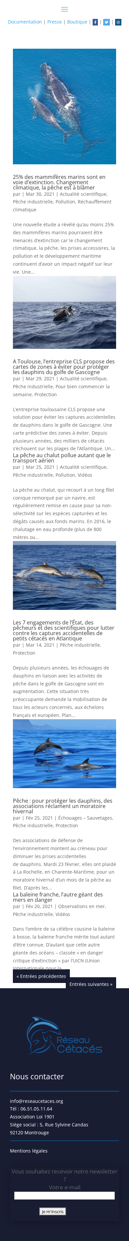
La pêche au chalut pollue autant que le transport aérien (62, 458)
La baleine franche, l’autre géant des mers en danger (58, 897)
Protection (45, 394)
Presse (54, 22)
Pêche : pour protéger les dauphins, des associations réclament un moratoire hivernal (62, 806)
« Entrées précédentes (41, 976)
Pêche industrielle (33, 201)
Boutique (77, 22)
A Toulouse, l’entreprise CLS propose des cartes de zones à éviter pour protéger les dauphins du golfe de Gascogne (64, 367)
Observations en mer (81, 906)
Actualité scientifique (83, 194)
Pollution (65, 201)
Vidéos (85, 475)
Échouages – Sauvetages (85, 818)
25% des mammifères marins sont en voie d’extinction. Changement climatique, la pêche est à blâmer (59, 182)
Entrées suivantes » (90, 984)
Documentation (25, 22)
